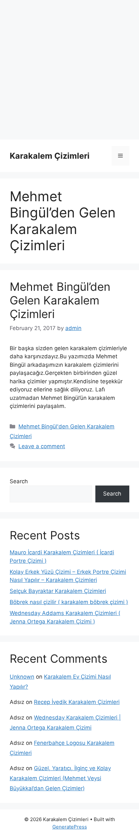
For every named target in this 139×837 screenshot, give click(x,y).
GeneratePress (69, 827)
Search (19, 481)
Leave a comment (41, 446)
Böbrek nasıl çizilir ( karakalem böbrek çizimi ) (69, 602)
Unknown (22, 676)
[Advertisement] (69, 70)
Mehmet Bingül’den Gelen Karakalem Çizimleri (60, 300)
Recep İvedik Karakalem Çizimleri (77, 702)
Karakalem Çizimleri (50, 156)
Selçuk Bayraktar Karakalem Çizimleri (58, 591)
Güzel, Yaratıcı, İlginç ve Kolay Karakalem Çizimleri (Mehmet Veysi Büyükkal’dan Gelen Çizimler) (60, 778)
